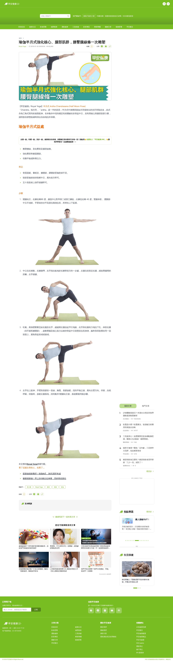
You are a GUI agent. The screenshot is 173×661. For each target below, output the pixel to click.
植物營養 (119, 27)
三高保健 (75, 27)
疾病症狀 (21, 27)
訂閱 (36, 610)
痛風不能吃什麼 (89, 16)
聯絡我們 (103, 630)
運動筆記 (139, 646)
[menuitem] (21, 26)
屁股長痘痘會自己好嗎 (113, 16)
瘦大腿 (29, 487)
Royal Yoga (32, 464)
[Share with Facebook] (105, 46)
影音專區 (86, 27)
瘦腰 (55, 487)
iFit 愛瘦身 (140, 653)
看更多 (149, 471)
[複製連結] (109, 46)
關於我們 (103, 627)
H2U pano (140, 643)
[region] (65, 141)
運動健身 (65, 27)
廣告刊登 (103, 633)
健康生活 (32, 27)
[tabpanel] (136, 441)
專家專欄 (97, 27)
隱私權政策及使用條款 (108, 637)
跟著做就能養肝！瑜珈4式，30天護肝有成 (42, 473)
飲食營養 (43, 27)
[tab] (127, 406)
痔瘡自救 (100, 16)
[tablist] (136, 406)
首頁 (20, 38)
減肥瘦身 (54, 27)
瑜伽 (62, 487)
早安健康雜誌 (141, 637)
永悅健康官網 (141, 627)
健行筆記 (139, 649)
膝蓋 (48, 487)
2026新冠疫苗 (128, 16)
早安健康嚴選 (141, 633)
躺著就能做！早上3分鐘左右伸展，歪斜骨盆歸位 (44, 478)
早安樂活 (130, 27)
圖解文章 (108, 27)
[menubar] (75, 26)
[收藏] (91, 46)
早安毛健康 (140, 640)
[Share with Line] (101, 46)
